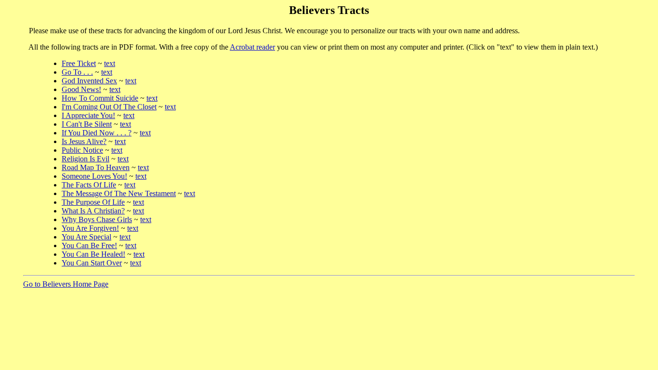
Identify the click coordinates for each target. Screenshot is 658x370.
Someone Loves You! (94, 176)
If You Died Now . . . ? (97, 133)
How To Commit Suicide (100, 98)
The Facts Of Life (89, 185)
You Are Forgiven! (90, 228)
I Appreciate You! (88, 115)
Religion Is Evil (85, 159)
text (109, 63)
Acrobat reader (252, 47)
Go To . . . (77, 72)
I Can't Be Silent (87, 124)
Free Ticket (79, 63)
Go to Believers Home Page (65, 284)
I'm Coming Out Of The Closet (109, 107)
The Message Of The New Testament (119, 193)
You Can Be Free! (89, 245)
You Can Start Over (92, 263)
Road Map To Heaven (96, 167)
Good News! (81, 89)
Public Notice (82, 150)
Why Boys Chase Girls (97, 219)
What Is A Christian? (93, 211)
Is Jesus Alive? (84, 141)
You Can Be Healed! (93, 254)
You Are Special (86, 237)
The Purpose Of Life (93, 202)
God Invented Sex (89, 81)
